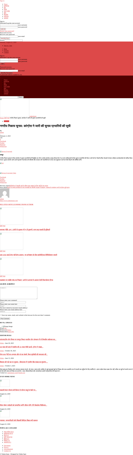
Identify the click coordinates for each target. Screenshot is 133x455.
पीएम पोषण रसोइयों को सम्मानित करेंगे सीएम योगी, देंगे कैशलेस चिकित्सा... (23, 405)
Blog (5, 49)
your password (22, 27)
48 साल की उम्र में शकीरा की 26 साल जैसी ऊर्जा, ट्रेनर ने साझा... (21, 347)
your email (21, 36)
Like (5, 328)
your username (22, 25)
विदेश (5, 9)
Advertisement (8, 449)
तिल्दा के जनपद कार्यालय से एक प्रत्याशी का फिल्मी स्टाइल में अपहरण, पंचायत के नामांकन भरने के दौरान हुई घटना (38, 187)
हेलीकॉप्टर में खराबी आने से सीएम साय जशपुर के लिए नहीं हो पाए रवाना (28, 186)
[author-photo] (4, 197)
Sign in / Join (8, 45)
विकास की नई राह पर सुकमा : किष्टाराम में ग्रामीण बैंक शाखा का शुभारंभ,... (24, 362)
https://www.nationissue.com (9, 201)
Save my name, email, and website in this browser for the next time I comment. (26, 315)
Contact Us (7, 451)
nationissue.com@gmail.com (16, 373)
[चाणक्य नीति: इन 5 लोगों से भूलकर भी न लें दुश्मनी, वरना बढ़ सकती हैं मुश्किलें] (11, 224)
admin (2, 132)
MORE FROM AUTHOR (24, 204)
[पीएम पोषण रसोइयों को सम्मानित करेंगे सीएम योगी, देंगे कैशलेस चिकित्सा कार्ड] (5, 401)
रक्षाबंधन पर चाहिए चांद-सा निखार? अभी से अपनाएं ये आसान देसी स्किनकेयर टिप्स (26, 280)
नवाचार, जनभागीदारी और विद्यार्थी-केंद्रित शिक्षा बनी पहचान (19, 420)
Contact (6, 52)
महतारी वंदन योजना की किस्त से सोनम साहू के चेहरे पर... (18, 390)
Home (2, 118)
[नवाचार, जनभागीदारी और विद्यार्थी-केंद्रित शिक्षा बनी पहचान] (5, 416)
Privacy (6, 447)
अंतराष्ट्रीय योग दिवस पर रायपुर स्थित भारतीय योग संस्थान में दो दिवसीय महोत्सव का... (28, 339)
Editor (2, 343)
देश (5, 7)
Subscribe (11, 331)
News (5, 4)
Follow (9, 330)
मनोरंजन (6, 16)
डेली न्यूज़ (6, 118)
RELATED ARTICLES (8, 204)
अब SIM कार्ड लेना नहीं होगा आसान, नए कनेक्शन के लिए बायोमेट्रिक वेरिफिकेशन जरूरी (28, 255)
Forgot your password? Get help (10, 65)
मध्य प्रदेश (7, 11)
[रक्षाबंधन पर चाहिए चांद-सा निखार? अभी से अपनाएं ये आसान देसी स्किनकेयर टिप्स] (11, 274)
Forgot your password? (7, 31)
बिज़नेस (6, 14)
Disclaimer (7, 445)
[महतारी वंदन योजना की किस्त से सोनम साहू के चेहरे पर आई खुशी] (5, 386)
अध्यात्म (6, 18)
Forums (6, 51)
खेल (5, 13)
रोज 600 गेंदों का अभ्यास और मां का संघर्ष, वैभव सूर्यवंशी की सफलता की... (24, 354)
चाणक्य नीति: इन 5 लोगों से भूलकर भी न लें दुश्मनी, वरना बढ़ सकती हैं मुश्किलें (25, 230)
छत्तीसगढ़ (6, 6)
